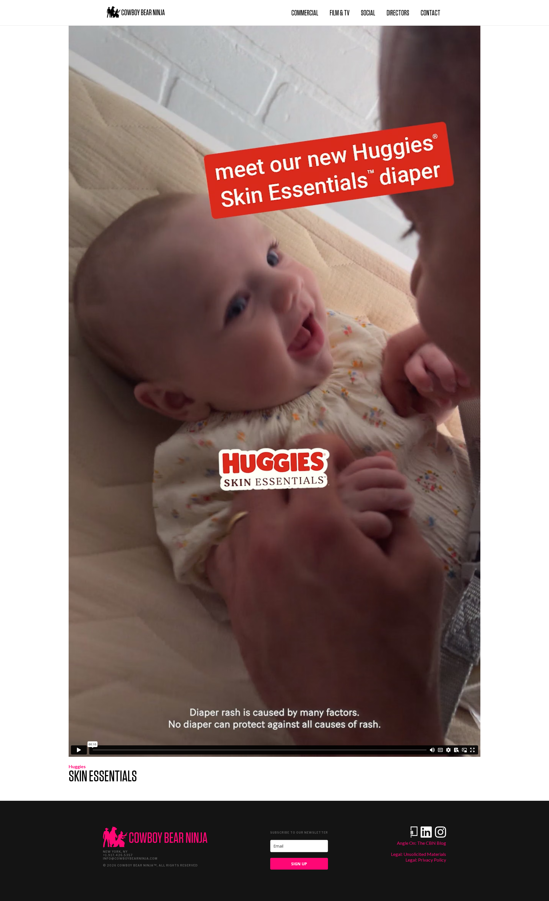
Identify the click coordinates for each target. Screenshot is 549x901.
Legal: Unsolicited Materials (418, 854)
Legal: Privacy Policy (425, 859)
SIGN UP (299, 863)
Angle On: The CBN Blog (421, 843)
